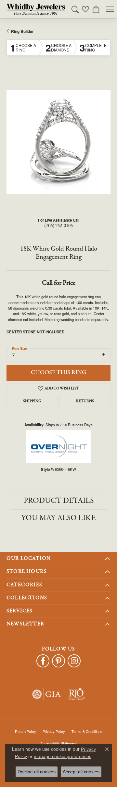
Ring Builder (22, 31)
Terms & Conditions (87, 731)
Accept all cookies (81, 771)
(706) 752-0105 (58, 226)
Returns (85, 401)
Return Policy (25, 731)
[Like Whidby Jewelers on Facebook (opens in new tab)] (42, 660)
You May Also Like (58, 518)
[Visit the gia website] (46, 694)
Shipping (32, 401)
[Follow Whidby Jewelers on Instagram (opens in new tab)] (74, 660)
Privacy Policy (54, 731)
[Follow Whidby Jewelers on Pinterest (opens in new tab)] (58, 660)
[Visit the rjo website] (76, 694)
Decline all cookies (37, 771)
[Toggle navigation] (110, 9)
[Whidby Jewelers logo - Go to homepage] (35, 9)
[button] (75, 9)
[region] (58, 142)
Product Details (59, 500)
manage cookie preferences (62, 756)
